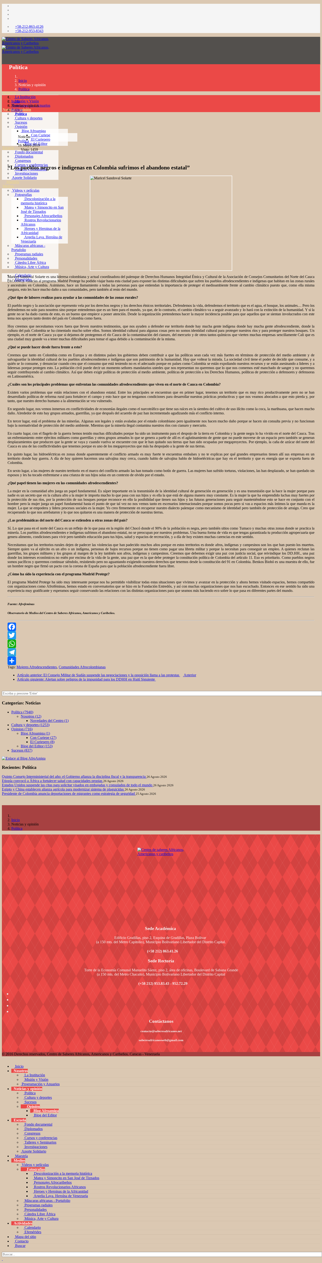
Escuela (8, 148)
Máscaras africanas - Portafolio (47, 1201)
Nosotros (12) (31, 716)
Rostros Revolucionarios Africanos (59, 1187)
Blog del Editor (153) (37, 746)
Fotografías (23, 195)
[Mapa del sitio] (4, 284)
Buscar (19, 1246)
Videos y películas (25, 190)
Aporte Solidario (24, 178)
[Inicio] (4, 88)
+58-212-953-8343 (29, 31)
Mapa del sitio (25, 1237)
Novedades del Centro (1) (49, 721)
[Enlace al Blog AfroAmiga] (161, 758)
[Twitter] (161, 635)
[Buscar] (4, 292)
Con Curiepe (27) (43, 738)
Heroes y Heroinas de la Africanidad (60, 1191)
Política (20, 114)
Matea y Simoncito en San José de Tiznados (42, 209)
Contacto (21, 1241)
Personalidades (25, 258)
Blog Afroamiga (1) (35, 733)
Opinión (20, 127)
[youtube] (12, 14)
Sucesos (20, 122)
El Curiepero (40, 139)
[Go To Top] (2, 1259)
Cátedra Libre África (30, 263)
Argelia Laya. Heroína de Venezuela (60, 1196)
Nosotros (9, 93)
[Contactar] (4, 288)
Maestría (12, 182)
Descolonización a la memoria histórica (38, 201)
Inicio (22, 81)
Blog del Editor (45, 1115)
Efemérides (32, 1232)
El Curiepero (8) (42, 742)
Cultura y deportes (28, 118)
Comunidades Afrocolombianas (82, 667)
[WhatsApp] (161, 644)
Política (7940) (22, 712)
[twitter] (12, 10)
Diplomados (23, 156)
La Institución (25, 97)
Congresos (22, 161)
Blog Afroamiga (33, 131)
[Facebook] (161, 627)
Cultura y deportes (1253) (30, 725)
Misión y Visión (26, 101)
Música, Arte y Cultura (31, 267)
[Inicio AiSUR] (161, 881)
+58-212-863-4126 (29, 27)
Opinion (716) (22, 729)
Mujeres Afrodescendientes (37, 667)
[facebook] (12, 6)
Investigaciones (26, 173)
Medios (8, 186)
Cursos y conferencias (40, 1138)
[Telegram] (161, 652)
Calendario (32, 1227)
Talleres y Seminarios (40, 1142)
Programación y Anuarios (40, 1084)
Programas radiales (28, 254)
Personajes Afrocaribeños (43, 216)
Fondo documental (28, 152)
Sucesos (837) (21, 750)
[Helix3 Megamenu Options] (4, 77)
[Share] (161, 661)
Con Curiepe (40, 135)
